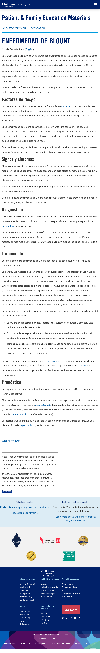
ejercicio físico (28, 425)
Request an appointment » (24, 513)
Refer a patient (67, 597)
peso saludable (43, 405)
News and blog (25, 617)
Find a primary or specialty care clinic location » (24, 507)
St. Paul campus (46, 597)
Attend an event (46, 616)
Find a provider (25, 593)
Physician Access (67, 584)
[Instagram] (71, 618)
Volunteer (44, 613)
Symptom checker (25, 587)
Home (33, 634)
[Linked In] (67, 618)
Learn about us (25, 611)
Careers (22, 621)
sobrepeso (66, 106)
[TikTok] (79, 618)
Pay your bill (24, 590)
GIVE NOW (69, 609)
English (29, 49)
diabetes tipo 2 (18, 414)
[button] (95, 4)
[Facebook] (63, 618)
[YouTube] (75, 618)
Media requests (25, 624)
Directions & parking (48, 590)
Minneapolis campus (48, 593)
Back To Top (12, 441)
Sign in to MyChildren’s (27, 584)
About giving (45, 619)
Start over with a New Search (24, 28)
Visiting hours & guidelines (50, 587)
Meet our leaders (25, 614)
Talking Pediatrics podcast (71, 593)
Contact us (65, 634)
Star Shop (44, 623)
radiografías (8, 226)
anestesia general (55, 361)
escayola (83, 365)
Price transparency (26, 597)
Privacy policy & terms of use (48, 634)
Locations (44, 584)
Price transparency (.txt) (27, 600)
